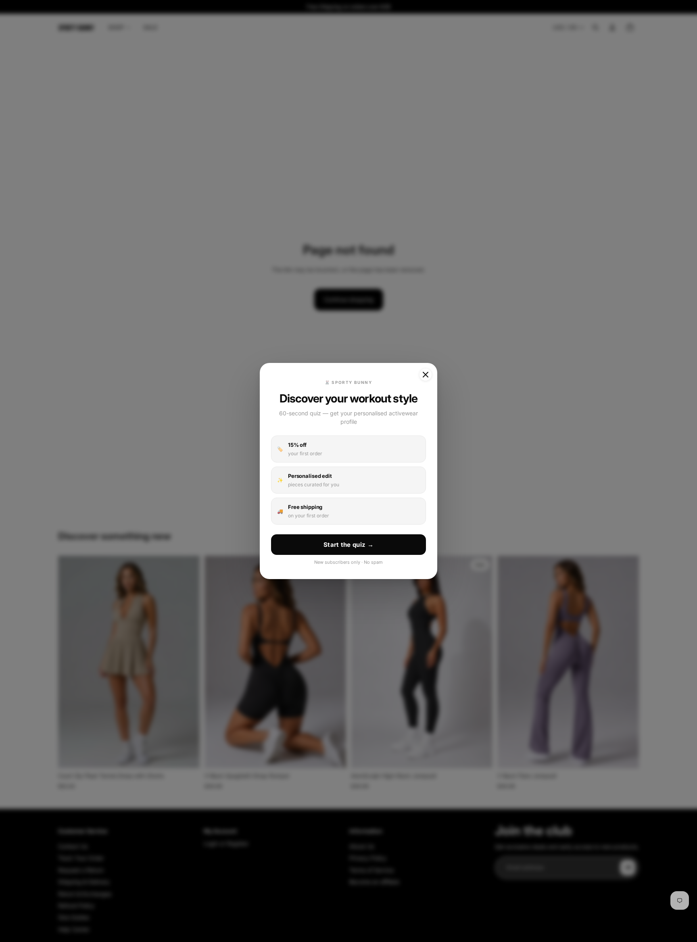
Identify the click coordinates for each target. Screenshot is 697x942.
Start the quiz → (348, 544)
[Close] (425, 375)
